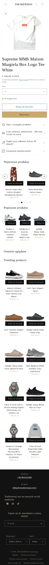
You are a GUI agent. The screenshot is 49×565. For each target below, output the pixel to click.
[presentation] (5, 176)
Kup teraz (24, 114)
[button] (5, 4)
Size (3, 86)
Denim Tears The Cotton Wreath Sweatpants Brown (14, 192)
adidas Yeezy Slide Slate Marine (39, 232)
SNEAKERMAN (23, 552)
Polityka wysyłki (36, 559)
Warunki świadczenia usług (34, 563)
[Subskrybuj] (41, 523)
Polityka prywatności (29, 555)
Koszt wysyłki (23, 79)
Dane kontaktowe (14, 563)
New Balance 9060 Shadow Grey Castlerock (35, 368)
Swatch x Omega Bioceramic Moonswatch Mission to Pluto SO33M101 (14, 451)
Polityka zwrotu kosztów (18, 559)
